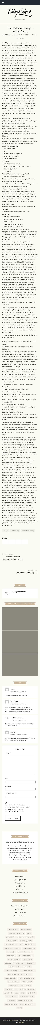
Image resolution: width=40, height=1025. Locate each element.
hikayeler (31, 963)
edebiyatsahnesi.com (10, 1020)
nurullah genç (13, 982)
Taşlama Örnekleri (18, 892)
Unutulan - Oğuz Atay (20, 572)
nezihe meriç (15, 531)
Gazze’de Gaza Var (20, 916)
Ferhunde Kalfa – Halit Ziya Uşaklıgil (20, 639)
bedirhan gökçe (26, 941)
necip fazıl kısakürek (26, 978)
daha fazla (23, 859)
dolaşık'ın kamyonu (25, 952)
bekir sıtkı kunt (11, 944)
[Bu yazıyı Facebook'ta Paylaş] (5, 542)
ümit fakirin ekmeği (28, 531)
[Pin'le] (18, 542)
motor (28, 974)
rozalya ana (26, 985)
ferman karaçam (14, 959)
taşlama (11, 1000)
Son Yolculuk (20, 909)
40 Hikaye (6, 35)
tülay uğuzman (11, 1004)
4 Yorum (25, 35)
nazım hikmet (10, 978)
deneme (11, 952)
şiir (20, 1008)
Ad (6, 778)
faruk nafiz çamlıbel (25, 956)
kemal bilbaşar (29, 970)
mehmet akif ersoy (15, 974)
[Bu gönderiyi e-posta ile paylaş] (25, 542)
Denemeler (19, 883)
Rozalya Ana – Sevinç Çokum (20, 616)
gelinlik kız (27, 959)
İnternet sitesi (11, 793)
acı (29, 933)
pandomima (13, 985)
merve (12, 732)
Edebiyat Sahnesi (16, 718)
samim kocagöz (11, 989)
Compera (21, 1022)
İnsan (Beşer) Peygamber (20, 906)
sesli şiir (31, 993)
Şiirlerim (19, 889)
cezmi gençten (29, 948)
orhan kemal (27, 982)
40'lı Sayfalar (26, 929)
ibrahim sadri (14, 967)
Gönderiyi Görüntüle (20, 621)
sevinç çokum (11, 997)
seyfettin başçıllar (26, 997)
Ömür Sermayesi (20, 912)
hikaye (6, 531)
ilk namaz (27, 967)
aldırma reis (12, 941)
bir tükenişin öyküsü (27, 944)
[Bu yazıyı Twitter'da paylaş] (12, 542)
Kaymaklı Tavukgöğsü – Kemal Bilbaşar (20, 662)
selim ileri (8, 993)
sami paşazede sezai (27, 989)
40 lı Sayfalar (18, 880)
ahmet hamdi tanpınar (25, 937)
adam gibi (10, 937)
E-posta (8, 786)
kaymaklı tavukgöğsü (13, 970)
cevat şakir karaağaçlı (12, 948)
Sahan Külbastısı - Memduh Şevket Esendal (20, 557)
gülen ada (9, 963)
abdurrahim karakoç (16, 933)
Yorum (8, 753)
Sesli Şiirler (18, 886)
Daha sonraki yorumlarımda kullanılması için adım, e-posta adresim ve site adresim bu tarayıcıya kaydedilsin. (17, 808)
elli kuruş (11, 956)
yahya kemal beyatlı (27, 1004)
